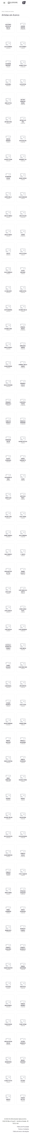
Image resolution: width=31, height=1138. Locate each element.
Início (3, 11)
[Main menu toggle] (4, 3)
